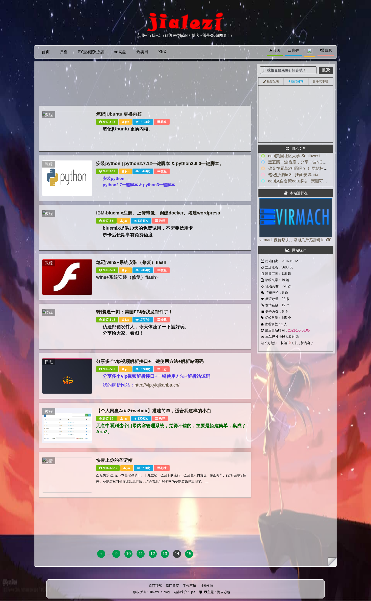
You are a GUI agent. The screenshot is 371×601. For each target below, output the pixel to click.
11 (141, 554)
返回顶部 (155, 586)
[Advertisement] (145, 85)
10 (128, 554)
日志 (164, 369)
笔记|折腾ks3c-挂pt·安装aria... (294, 175)
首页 (45, 52)
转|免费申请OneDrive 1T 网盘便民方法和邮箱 (295, 111)
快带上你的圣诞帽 (114, 460)
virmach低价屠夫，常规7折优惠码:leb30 (295, 240)
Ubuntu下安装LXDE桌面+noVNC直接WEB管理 (297, 103)
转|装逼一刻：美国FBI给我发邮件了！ (134, 311)
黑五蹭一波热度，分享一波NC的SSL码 (303, 162)
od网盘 (120, 52)
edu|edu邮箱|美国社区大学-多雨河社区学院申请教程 (300, 96)
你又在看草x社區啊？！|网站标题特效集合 (306, 168)
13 (165, 554)
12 (152, 554)
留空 (268, 125)
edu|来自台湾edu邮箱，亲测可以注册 (301, 181)
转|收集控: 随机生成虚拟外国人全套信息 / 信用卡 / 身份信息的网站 (309, 139)
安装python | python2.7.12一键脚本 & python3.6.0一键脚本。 (160, 163)
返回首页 (172, 586)
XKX (162, 52)
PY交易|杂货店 (91, 52)
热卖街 (142, 52)
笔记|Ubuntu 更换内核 (119, 114)
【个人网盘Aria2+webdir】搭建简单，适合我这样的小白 (153, 410)
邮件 (295, 50)
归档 (63, 52)
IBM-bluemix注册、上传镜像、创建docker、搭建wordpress (158, 212)
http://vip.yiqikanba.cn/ (157, 385)
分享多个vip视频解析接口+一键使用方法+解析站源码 (150, 361)
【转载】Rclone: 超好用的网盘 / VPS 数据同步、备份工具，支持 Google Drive (318, 118)
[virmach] (295, 236)
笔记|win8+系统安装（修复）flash (131, 262)
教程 (164, 122)
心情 (164, 468)
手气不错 (189, 586)
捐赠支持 (206, 586)
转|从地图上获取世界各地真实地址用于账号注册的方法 (301, 132)
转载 (164, 319)
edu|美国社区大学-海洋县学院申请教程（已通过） (298, 89)
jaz (127, 122)
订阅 (276, 50)
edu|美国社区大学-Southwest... (295, 156)
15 (189, 554)
